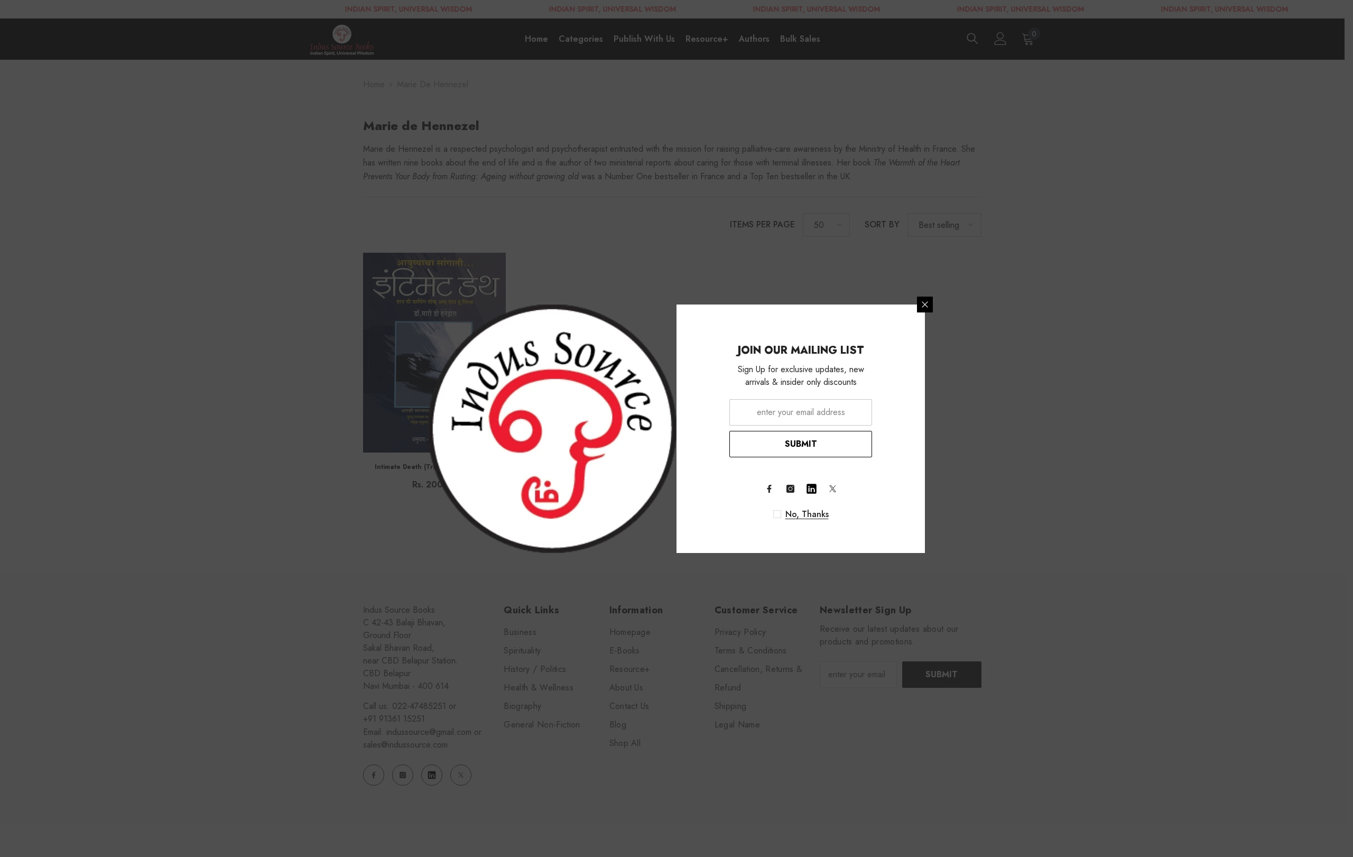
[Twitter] (832, 489)
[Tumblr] (811, 489)
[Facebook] (769, 489)
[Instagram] (790, 489)
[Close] (925, 304)
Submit (801, 444)
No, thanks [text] (807, 514)
